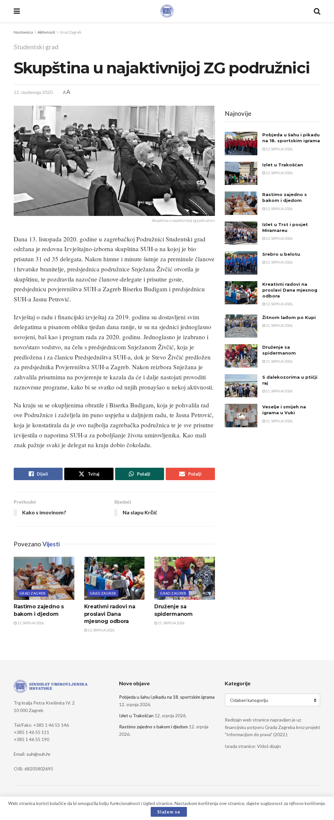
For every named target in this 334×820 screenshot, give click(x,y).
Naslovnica (23, 32)
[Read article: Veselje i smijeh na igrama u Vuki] (241, 415)
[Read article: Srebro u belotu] (241, 263)
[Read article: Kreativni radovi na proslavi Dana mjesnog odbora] (114, 578)
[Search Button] (317, 11)
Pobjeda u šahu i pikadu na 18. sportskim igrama (167, 697)
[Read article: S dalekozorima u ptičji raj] (241, 386)
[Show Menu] (17, 11)
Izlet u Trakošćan (282, 164)
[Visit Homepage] (167, 11)
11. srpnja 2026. (171, 623)
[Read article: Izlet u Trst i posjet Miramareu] (241, 233)
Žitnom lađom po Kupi (289, 317)
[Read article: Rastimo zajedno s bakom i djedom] (44, 578)
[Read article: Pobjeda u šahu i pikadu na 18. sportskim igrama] (241, 143)
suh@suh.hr (38, 754)
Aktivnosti (46, 32)
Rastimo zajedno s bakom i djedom (153, 726)
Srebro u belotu (281, 254)
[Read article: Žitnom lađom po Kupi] (241, 326)
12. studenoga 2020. (33, 92)
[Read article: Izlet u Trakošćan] (241, 173)
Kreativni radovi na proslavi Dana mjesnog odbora (109, 613)
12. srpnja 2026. (30, 623)
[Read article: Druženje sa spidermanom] (184, 578)
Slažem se (168, 811)
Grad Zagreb (70, 32)
